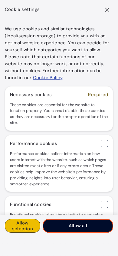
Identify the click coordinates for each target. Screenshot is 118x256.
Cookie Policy (48, 78)
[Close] (107, 10)
